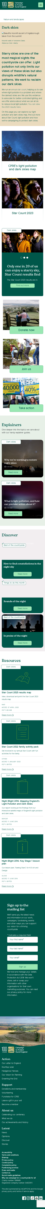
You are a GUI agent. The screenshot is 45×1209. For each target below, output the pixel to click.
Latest (6, 1128)
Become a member (10, 1105)
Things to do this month (14, 583)
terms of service (23, 1191)
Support (7, 1084)
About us (7, 1110)
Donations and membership (14, 1089)
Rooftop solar (8, 1067)
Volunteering (7, 1093)
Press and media (8, 1170)
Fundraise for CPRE (10, 1097)
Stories (5, 1144)
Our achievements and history (15, 1122)
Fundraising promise (10, 1168)
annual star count (18, 90)
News (4, 1133)
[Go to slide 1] (21, 258)
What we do (7, 1119)
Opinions (6, 1137)
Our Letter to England (11, 1063)
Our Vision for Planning (12, 1075)
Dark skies (11, 230)
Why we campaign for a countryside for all (19, 1178)
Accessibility (7, 1152)
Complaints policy (9, 1165)
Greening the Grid (9, 1079)
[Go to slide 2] (24, 258)
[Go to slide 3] (27, 258)
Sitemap (5, 1157)
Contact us (6, 1173)
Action (6, 1059)
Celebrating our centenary (13, 1115)
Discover (6, 1140)
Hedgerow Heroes (10, 1071)
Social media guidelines (11, 1175)
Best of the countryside (14, 545)
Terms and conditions (10, 1155)
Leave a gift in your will (12, 1101)
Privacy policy (7, 1160)
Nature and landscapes (14, 20)
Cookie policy (7, 1163)
